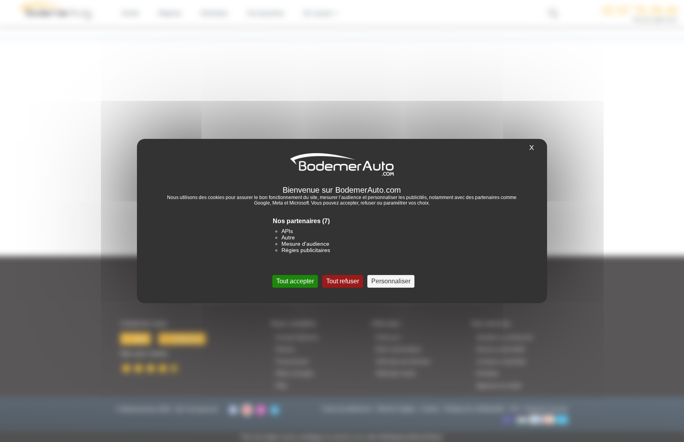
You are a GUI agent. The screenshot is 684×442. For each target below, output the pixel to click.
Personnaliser (390, 281)
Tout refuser (342, 281)
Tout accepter (295, 281)
